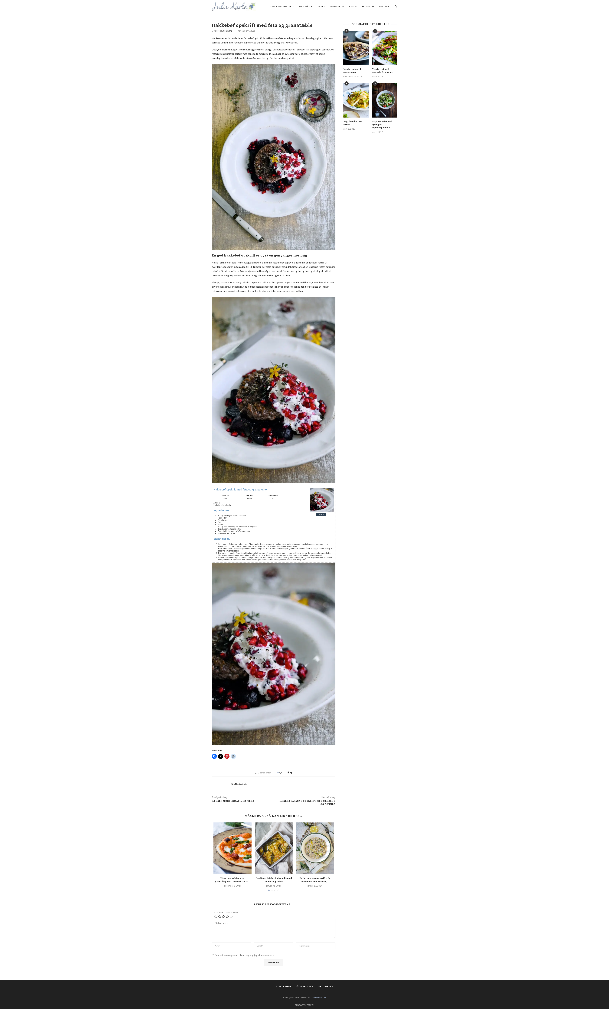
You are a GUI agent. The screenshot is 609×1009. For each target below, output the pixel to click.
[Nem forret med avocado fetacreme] (384, 48)
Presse (353, 6)
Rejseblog (368, 6)
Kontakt (384, 6)
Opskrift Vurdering (226, 912)
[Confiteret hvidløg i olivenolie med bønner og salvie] (274, 848)
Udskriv (321, 514)
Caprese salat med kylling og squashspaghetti (382, 124)
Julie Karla (227, 30)
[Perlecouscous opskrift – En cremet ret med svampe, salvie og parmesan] (315, 848)
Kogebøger (305, 6)
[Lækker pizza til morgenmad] (356, 48)
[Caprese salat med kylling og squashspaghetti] (384, 100)
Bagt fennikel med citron (352, 123)
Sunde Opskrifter (281, 6)
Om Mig (321, 6)
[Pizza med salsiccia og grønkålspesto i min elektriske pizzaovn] (232, 848)
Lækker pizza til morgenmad (352, 71)
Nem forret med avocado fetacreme (382, 71)
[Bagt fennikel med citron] (356, 100)
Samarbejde (337, 6)
